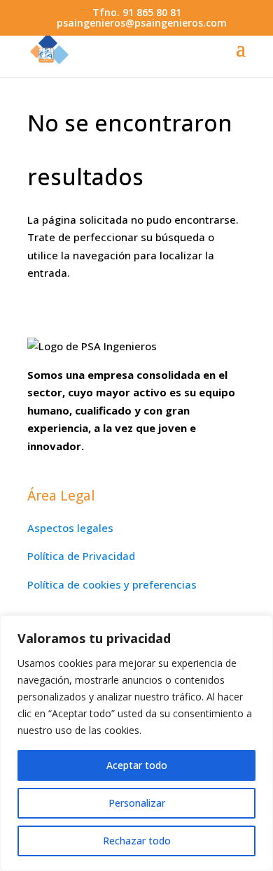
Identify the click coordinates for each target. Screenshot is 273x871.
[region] (136, 743)
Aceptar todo (136, 765)
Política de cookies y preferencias (112, 584)
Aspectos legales (70, 528)
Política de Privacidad (81, 556)
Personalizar (136, 802)
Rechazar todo (137, 840)
